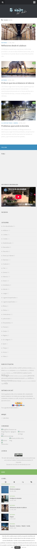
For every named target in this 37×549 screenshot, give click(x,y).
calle (10, 368)
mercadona (17, 373)
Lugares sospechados (9, 302)
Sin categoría (6, 339)
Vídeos (5, 356)
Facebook (6, 264)
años (5, 368)
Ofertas (5, 310)
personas (31, 375)
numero (15, 376)
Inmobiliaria (6, 285)
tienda (9, 380)
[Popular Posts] (14, 482)
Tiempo (5, 348)
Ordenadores (6, 314)
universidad (28, 381)
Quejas (5, 331)
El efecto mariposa (15, 489)
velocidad (33, 381)
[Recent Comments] (22, 482)
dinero (3, 370)
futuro (28, 370)
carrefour (14, 368)
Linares (11, 373)
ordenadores (20, 376)
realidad (16, 378)
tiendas (15, 381)
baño (8, 368)
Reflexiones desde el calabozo (13, 45)
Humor (5, 281)
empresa (12, 370)
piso (2, 378)
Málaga (5, 375)
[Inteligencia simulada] (5, 499)
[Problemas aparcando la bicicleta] (18, 110)
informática (3, 373)
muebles (24, 373)
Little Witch (6, 418)
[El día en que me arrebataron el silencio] (18, 69)
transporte (24, 381)
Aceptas (17, 547)
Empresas (5, 260)
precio (6, 378)
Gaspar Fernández (20, 458)
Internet (5, 289)
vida (6, 383)
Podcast (5, 327)
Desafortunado (7, 243)
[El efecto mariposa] (5, 489)
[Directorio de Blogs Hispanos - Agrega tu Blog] (9, 434)
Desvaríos (5, 251)
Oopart (12, 517)
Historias (4, 42)
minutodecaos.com (25, 464)
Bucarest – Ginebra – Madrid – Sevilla (20, 526)
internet (8, 373)
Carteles (5, 234)
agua (2, 368)
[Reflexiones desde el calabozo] (18, 32)
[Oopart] (5, 517)
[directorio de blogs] (22, 434)
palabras (25, 376)
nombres (11, 376)
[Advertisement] (14, 166)
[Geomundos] (5, 444)
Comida (5, 239)
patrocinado (6, 318)
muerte (29, 373)
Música (5, 306)
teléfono (31, 378)
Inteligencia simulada (15, 498)
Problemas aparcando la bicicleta (15, 126)
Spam (4, 344)
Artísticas (5, 230)
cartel (19, 368)
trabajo (19, 381)
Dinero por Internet (8, 255)
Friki (4, 268)
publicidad (11, 378)
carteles (24, 368)
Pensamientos (7, 323)
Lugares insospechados (9, 297)
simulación (22, 378)
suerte (26, 378)
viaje (2, 383)
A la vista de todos (6, 123)
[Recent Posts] (5, 482)
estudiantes (17, 370)
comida (29, 368)
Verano (5, 352)
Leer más (24, 547)
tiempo (4, 380)
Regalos (5, 335)
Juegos (5, 293)
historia (31, 370)
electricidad (7, 370)
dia (34, 368)
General (15, 123)
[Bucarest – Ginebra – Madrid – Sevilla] (5, 526)
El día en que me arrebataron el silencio (17, 83)
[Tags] (31, 482)
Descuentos (6, 247)
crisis (33, 368)
